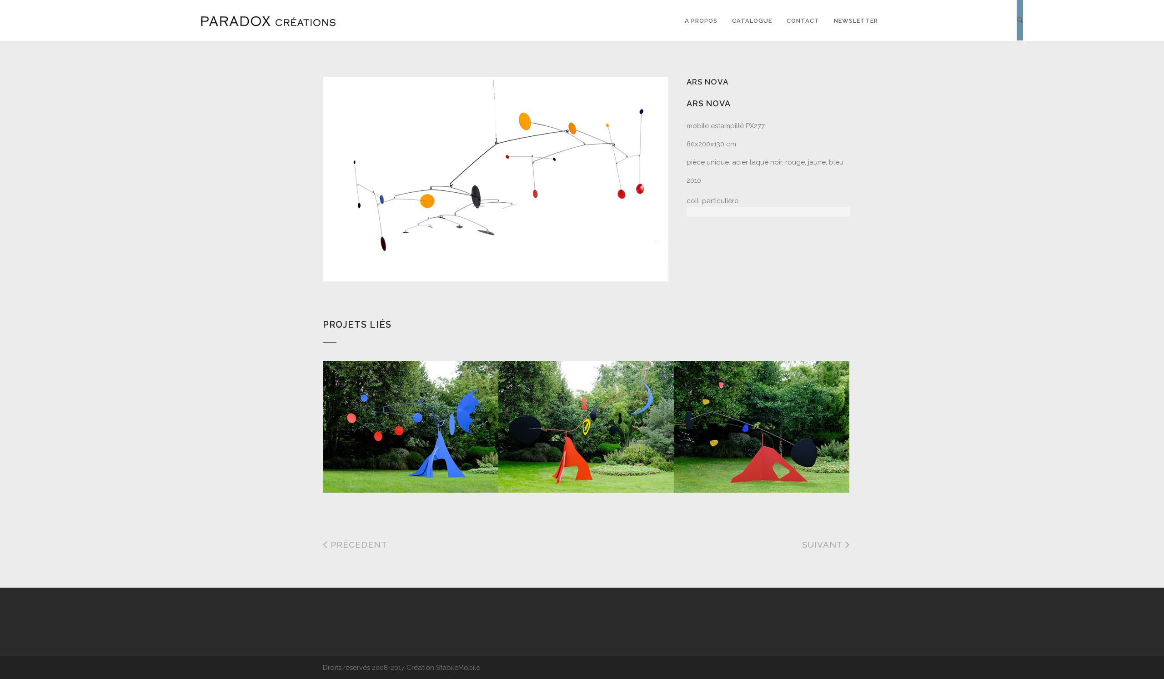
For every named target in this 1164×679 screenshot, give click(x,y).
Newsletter (856, 20)
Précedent (357, 544)
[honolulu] (746, 408)
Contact (803, 20)
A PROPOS (701, 20)
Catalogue (752, 20)
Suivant (823, 544)
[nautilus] (395, 408)
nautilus (354, 469)
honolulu (707, 469)
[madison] (570, 408)
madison (528, 469)
